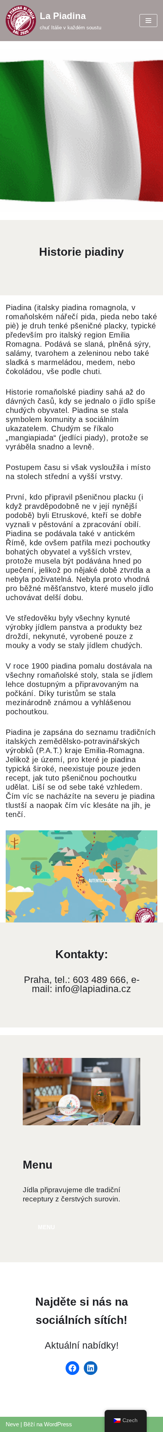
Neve (12, 1424)
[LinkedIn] (90, 1368)
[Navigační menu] (148, 20)
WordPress (58, 1424)
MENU (46, 1227)
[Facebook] (72, 1368)
